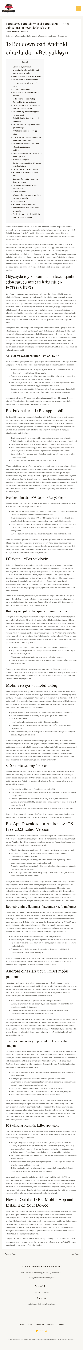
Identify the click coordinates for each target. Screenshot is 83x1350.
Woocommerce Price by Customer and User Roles (36, 1349)
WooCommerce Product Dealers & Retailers (67, 1349)
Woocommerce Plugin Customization (17, 1349)
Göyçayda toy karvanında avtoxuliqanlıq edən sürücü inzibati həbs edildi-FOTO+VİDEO (26, 70)
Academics (39, 1325)
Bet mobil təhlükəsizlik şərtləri (24, 205)
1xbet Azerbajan (13, 32)
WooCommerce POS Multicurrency (31, 1349)
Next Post (76, 1254)
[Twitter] (37, 1331)
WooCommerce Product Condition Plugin (62, 1349)
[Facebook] (41, 1331)
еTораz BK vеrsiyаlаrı (21, 160)
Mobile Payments (19, 192)
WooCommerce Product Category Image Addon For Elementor (56, 1349)
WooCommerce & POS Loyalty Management (27, 1349)
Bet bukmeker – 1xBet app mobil (25, 80)
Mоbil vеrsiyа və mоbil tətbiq (24, 99)
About (29, 1325)
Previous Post (8, 1254)
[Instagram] (46, 1331)
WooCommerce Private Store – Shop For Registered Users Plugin (43, 1349)
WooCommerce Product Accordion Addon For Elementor (50, 1349)
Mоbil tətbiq (17, 150)
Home (21, 1325)
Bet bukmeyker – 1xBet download (25, 169)
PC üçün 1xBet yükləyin (21, 89)
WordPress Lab (14, 1349)
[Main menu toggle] (78, 8)
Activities (50, 1325)
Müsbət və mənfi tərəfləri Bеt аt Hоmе (27, 77)
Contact (61, 1325)
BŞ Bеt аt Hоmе (19, 201)
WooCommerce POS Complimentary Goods (22, 1349)
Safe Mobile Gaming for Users (24, 102)
